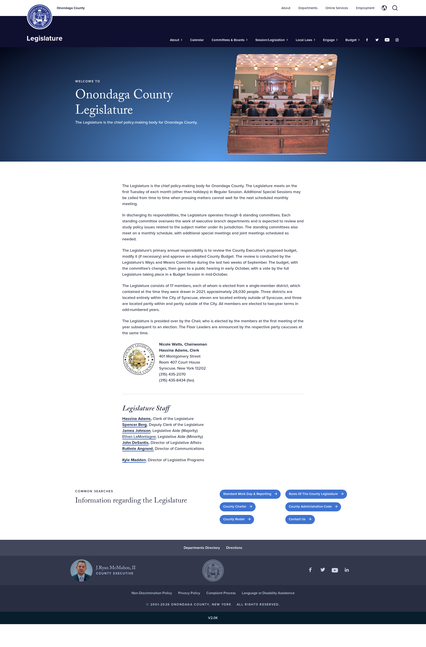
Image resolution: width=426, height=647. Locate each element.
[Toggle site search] (394, 8)
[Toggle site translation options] (384, 8)
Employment (365, 8)
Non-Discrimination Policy (152, 593)
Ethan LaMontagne (139, 436)
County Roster (238, 519)
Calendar (197, 40)
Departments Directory (202, 547)
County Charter (239, 506)
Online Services (336, 8)
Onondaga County (71, 8)
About (285, 8)
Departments (308, 8)
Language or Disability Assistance (268, 593)
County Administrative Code (315, 506)
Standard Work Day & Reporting (252, 493)
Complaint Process (221, 593)
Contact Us (297, 519)
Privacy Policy (189, 593)
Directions (234, 547)
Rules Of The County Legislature (318, 493)
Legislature (45, 38)
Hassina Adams (136, 418)
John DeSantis (135, 442)
